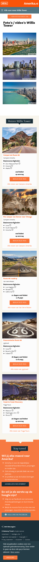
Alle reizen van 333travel (19, 369)
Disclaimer (18, 539)
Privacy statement (7, 539)
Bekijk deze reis (19, 179)
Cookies (27, 539)
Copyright (22, 537)
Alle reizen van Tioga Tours (19, 431)
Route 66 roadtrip (10, 278)
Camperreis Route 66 (11, 155)
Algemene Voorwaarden (9, 537)
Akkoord (10, 557)
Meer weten (15, 552)
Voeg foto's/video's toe (19, 16)
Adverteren (5, 534)
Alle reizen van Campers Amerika (19, 184)
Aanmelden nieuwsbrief (15, 484)
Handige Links (15, 534)
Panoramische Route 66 (12, 340)
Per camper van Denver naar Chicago (17, 216)
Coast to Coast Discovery (13, 402)
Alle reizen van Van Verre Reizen (19, 307)
